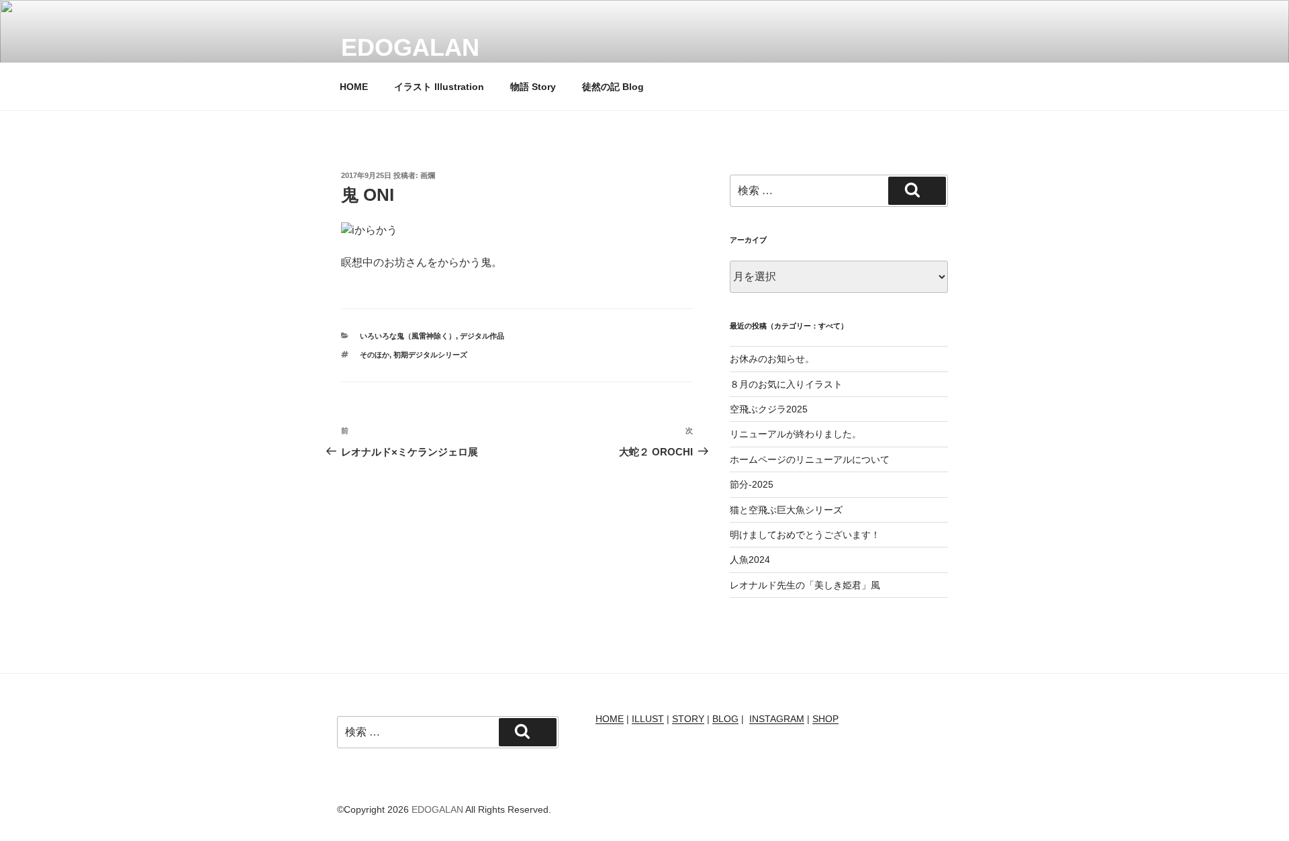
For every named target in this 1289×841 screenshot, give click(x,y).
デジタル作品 (482, 336)
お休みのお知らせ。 (772, 358)
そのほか (374, 355)
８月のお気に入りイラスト (786, 384)
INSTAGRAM (776, 718)
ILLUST (648, 718)
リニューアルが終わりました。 (795, 434)
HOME (354, 86)
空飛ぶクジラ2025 (769, 409)
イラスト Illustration (439, 86)
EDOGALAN (410, 47)
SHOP (825, 718)
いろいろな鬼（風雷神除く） (408, 336)
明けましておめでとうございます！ (805, 534)
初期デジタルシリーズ (430, 355)
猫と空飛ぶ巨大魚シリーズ (786, 509)
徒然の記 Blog (613, 86)
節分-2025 (751, 484)
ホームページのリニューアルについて (810, 459)
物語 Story (533, 86)
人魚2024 (750, 559)
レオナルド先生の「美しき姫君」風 (805, 585)
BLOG (725, 718)
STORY (688, 718)
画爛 (427, 175)
